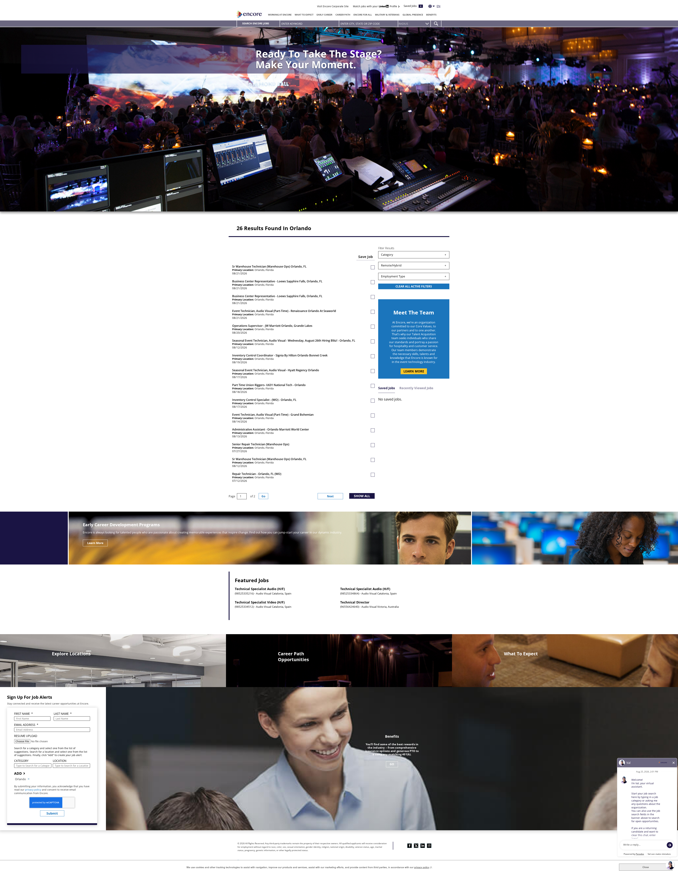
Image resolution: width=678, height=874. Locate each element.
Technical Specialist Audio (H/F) (260, 589)
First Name (23, 713)
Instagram (429, 845)
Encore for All (362, 14)
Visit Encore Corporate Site (333, 6)
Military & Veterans (387, 14)
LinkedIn (422, 845)
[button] (373, 267)
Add (18, 773)
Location (59, 761)
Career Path (342, 14)
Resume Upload (25, 736)
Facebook (409, 845)
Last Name (63, 713)
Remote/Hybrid (391, 265)
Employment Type (393, 276)
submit (52, 813)
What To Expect (304, 14)
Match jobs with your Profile (375, 6)
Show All (362, 496)
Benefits (431, 14)
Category (387, 255)
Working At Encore (280, 14)
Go (263, 496)
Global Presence (413, 14)
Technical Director (354, 602)
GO (392, 764)
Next (330, 496)
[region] (413, 271)
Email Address (26, 725)
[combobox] (368, 23)
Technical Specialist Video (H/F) (260, 602)
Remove (28, 779)
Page (232, 496)
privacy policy (33, 789)
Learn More (413, 371)
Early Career (324, 14)
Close (646, 867)
